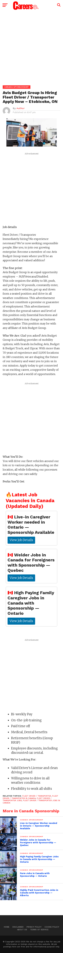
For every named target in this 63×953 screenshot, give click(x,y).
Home (6, 927)
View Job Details (21, 540)
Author (20, 108)
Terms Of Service (39, 930)
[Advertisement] (31, 46)
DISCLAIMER (18, 927)
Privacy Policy (34, 927)
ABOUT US (22, 930)
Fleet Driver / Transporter (36, 796)
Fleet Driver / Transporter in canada (30, 797)
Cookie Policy (52, 927)
